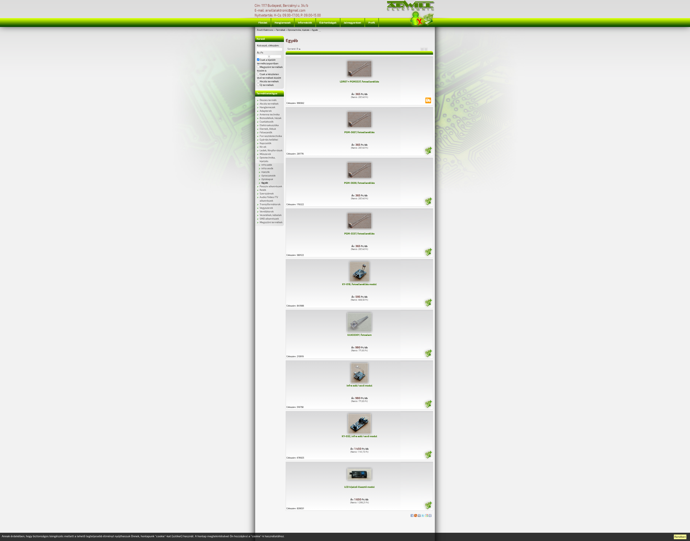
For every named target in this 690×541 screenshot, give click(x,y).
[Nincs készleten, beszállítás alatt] (428, 100)
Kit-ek (263, 146)
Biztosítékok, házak (270, 118)
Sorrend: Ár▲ (296, 49)
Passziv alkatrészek (271, 186)
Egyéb (315, 30)
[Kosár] (428, 19)
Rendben (680, 537)
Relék (263, 190)
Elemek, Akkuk (268, 128)
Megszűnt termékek (271, 222)
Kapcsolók (265, 143)
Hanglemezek (283, 22)
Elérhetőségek (328, 22)
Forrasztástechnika (271, 136)
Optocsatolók (268, 175)
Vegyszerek (266, 208)
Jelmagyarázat (352, 22)
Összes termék (268, 100)
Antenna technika (270, 114)
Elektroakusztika (269, 125)
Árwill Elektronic (265, 30)
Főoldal (262, 22)
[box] (422, 49)
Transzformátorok (270, 204)
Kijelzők (265, 172)
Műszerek (265, 154)
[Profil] (417, 18)
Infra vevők (267, 168)
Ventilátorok (267, 211)
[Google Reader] (426, 514)
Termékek (280, 30)
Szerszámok (267, 193)
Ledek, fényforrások (271, 150)
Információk (305, 22)
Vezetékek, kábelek (271, 215)
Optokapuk (267, 179)
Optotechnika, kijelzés (298, 30)
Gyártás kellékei (269, 139)
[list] (426, 49)
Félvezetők (266, 132)
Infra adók (266, 165)
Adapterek (266, 110)
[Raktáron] (428, 151)
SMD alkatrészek (269, 218)
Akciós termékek (269, 103)
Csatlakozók (266, 121)
